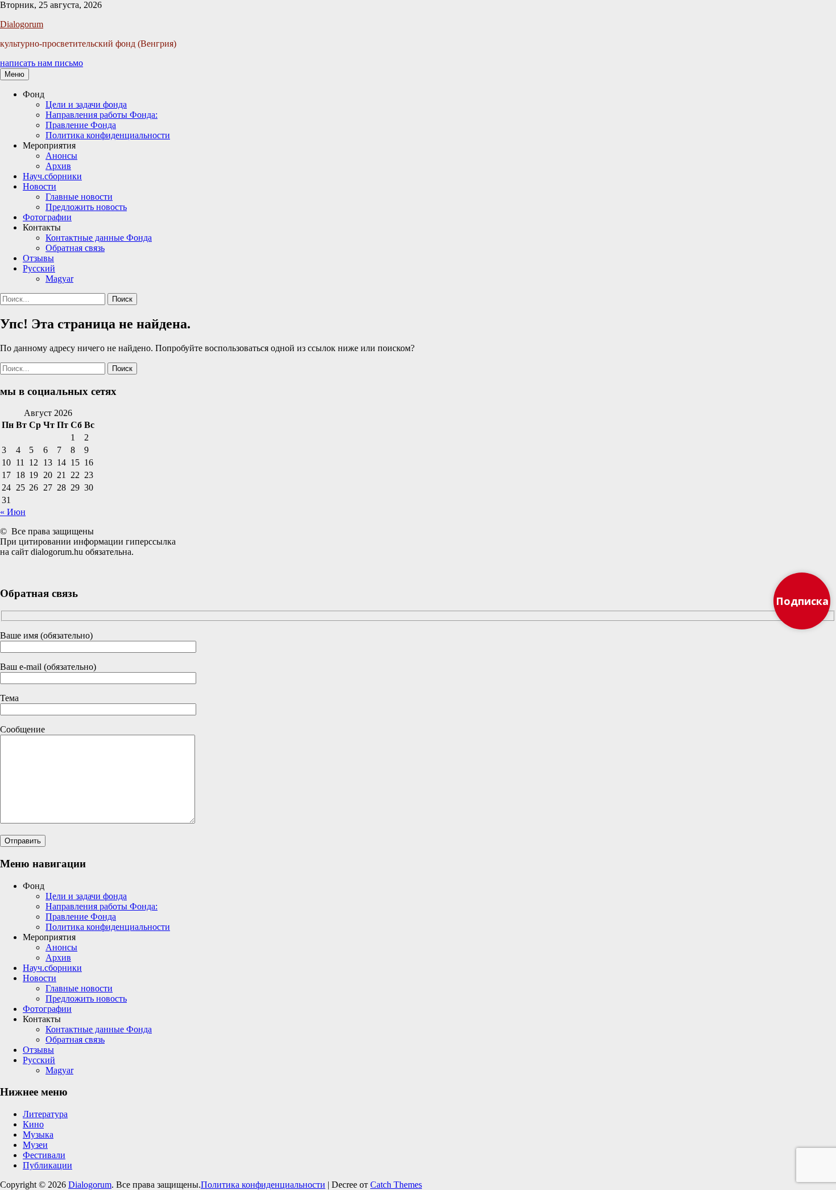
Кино (33, 1124)
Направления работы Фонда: (101, 115)
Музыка (38, 1134)
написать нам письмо (41, 63)
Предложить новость (86, 207)
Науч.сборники (52, 176)
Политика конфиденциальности (107, 135)
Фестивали (44, 1155)
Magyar (59, 278)
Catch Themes (396, 1184)
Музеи (35, 1145)
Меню (14, 74)
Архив (58, 166)
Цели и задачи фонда (86, 104)
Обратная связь (75, 248)
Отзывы (38, 258)
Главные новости (79, 196)
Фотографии (47, 217)
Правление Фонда (80, 125)
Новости (39, 186)
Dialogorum (21, 24)
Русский (39, 268)
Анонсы (61, 155)
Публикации (47, 1165)
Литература (45, 1114)
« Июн (13, 512)
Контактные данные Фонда (98, 237)
